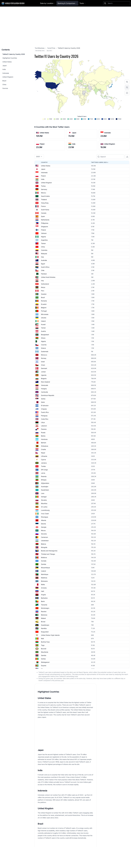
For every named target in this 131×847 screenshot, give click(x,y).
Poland (42, 144)
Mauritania (44, 652)
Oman (43, 365)
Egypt (43, 264)
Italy (42, 257)
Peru (42, 291)
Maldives (44, 578)
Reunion (43, 611)
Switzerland (45, 284)
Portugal (44, 311)
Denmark (44, 368)
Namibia (44, 628)
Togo (42, 645)
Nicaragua (44, 517)
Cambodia (44, 392)
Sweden (43, 294)
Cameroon (44, 537)
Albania (43, 520)
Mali (42, 638)
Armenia (44, 588)
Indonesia (5, 73)
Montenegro (45, 608)
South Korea (45, 209)
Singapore (44, 226)
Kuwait (43, 324)
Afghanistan (45, 483)
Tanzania (44, 605)
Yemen (43, 328)
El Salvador (45, 405)
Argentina (44, 240)
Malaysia (44, 253)
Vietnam (44, 233)
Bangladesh (45, 334)
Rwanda (43, 476)
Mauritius (44, 503)
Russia (43, 432)
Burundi (43, 648)
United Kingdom (7, 77)
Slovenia (44, 534)
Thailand (44, 199)
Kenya (43, 287)
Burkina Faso (45, 642)
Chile (42, 270)
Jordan (43, 372)
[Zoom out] (127, 87)
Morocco (44, 355)
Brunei (43, 621)
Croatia (43, 449)
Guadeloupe (45, 625)
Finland (43, 230)
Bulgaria (43, 378)
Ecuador (44, 304)
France (43, 206)
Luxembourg (45, 510)
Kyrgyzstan (45, 632)
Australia (44, 260)
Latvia (43, 473)
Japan (4, 65)
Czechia (43, 345)
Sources (5, 88)
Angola (43, 594)
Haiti (42, 591)
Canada (43, 213)
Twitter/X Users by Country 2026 (13, 54)
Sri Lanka (44, 507)
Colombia (44, 250)
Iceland (43, 571)
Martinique (44, 574)
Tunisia (43, 466)
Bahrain (43, 443)
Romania (44, 301)
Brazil (4, 81)
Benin (43, 601)
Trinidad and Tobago (48, 554)
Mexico (43, 193)
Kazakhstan (45, 490)
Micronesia (44, 314)
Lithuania (44, 456)
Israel (43, 361)
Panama (43, 429)
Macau (43, 530)
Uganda (43, 375)
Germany (44, 189)
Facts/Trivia (51, 48)
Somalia (43, 561)
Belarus (43, 544)
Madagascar (45, 662)
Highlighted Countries (9, 58)
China (4, 84)
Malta (43, 584)
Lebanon (44, 426)
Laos (42, 493)
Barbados (44, 598)
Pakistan (44, 274)
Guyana (43, 665)
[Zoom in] (127, 82)
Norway (43, 358)
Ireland (43, 321)
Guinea (43, 659)
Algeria (43, 341)
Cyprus (43, 459)
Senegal (43, 497)
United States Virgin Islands (50, 635)
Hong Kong (44, 203)
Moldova (44, 557)
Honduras (44, 439)
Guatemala (44, 351)
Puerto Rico (45, 412)
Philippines (44, 223)
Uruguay (44, 409)
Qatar (43, 402)
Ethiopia (43, 480)
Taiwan (43, 243)
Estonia (43, 524)
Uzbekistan (45, 540)
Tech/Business (39, 48)
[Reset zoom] (127, 93)
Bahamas (44, 615)
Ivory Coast (45, 513)
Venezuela (44, 385)
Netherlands (45, 220)
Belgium (43, 307)
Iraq (42, 280)
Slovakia (44, 500)
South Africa (45, 267)
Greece (43, 348)
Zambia (43, 564)
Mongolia (44, 547)
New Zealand (45, 382)
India (4, 69)
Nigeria (43, 237)
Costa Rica (44, 419)
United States (7, 62)
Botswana (44, 581)
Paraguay (44, 415)
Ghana (43, 338)
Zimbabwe (44, 446)
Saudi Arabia (45, 196)
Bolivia (43, 436)
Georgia (43, 527)
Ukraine (43, 318)
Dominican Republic (47, 395)
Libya (43, 422)
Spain (43, 216)
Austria (43, 331)
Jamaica (44, 463)
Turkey (43, 186)
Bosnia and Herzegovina (49, 551)
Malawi (43, 618)
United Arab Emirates (48, 277)
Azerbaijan (44, 486)
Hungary (44, 388)
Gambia (43, 655)
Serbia (43, 399)
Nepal (43, 453)
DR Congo (44, 470)
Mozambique (45, 567)
